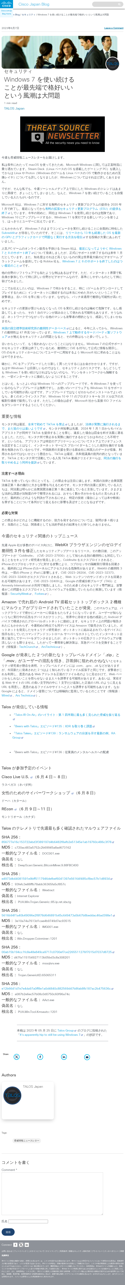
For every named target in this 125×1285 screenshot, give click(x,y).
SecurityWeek (19, 593)
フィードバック (20, 1251)
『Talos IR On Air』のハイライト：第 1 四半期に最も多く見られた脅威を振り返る (66, 714)
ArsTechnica (49, 647)
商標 (122, 1251)
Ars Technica (24, 695)
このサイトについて (36, 1251)
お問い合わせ (7, 1251)
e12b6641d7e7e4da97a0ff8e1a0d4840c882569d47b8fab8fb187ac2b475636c (56, 988)
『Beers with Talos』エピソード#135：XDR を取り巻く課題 (52, 726)
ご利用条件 (62, 1251)
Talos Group (65, 1030)
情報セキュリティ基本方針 (79, 1251)
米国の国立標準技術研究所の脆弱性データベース (34, 328)
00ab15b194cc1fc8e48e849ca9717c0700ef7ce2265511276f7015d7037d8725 (57, 952)
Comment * (9, 1170)
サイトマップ (51, 1251)
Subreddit (8, 233)
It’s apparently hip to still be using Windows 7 (50, 1034)
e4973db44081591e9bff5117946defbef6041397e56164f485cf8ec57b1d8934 (56, 878)
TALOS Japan (14, 108)
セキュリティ (28, 15)
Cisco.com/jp (6, 11)
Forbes (39, 593)
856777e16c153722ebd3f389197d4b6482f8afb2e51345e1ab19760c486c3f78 (56, 842)
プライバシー (97, 1251)
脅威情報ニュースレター (26, 1141)
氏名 (5, 1221)
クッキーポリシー (111, 1251)
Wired (5, 695)
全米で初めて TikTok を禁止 (46, 424)
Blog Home (6, 14)
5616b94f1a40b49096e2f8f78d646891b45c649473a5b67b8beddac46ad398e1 (57, 915)
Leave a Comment (113, 28)
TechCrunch (27, 647)
